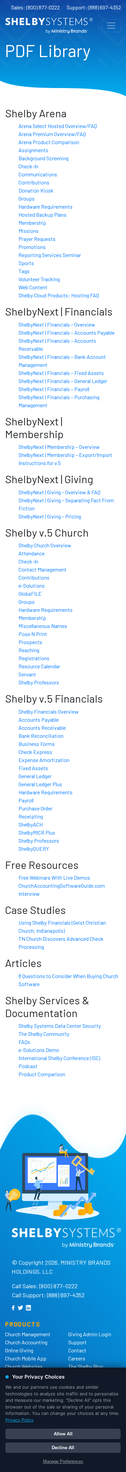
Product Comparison (41, 1074)
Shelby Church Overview (44, 545)
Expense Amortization (44, 760)
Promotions (32, 247)
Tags (24, 271)
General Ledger (34, 776)
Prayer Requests (36, 239)
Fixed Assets (33, 768)
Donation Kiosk (35, 190)
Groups (26, 198)
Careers (76, 1358)
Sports (26, 263)
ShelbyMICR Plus (36, 832)
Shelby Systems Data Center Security (59, 1025)
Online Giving (19, 1350)
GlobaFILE (30, 593)
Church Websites (24, 1366)
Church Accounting (26, 1342)
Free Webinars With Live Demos (54, 877)
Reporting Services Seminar (49, 255)
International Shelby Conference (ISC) (59, 1058)
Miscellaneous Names (42, 626)
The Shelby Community (43, 1034)
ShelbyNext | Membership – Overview (59, 447)
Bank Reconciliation (41, 735)
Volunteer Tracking (39, 279)
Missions (28, 230)
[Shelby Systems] (49, 25)
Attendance (31, 553)
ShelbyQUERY (33, 848)
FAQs (24, 1042)
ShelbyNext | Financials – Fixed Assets (61, 373)
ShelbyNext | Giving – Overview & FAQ (59, 492)
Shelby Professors (38, 682)
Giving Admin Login (89, 1334)
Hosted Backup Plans (42, 214)
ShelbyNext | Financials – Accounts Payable (66, 332)
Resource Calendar (39, 666)
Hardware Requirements (45, 206)
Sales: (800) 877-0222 (35, 7)
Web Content (32, 287)
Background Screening (43, 158)
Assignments (33, 150)
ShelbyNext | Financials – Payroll (53, 389)
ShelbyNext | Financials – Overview (56, 324)
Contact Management (42, 569)
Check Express (35, 752)
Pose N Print (32, 634)
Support (77, 1342)
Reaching (28, 650)
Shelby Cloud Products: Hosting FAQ (58, 295)
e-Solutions (31, 585)
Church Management (27, 1334)
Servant (27, 674)
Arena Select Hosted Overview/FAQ (57, 126)
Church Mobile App (25, 1358)
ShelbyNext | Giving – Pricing (49, 516)
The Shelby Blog (85, 1366)
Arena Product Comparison (48, 142)
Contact (77, 1350)
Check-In (28, 166)
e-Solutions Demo (38, 1050)
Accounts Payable (38, 719)
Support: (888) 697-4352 (94, 7)
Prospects (30, 642)
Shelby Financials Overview (48, 711)
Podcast (28, 1066)
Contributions (33, 182)
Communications (37, 174)
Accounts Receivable (42, 727)
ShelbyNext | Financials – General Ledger (62, 381)
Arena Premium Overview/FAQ (52, 134)
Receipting (30, 816)
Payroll (26, 800)
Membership (32, 222)
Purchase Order (35, 808)
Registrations (33, 658)
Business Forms (36, 744)
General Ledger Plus (40, 784)
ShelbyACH (30, 824)
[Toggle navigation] (111, 25)
